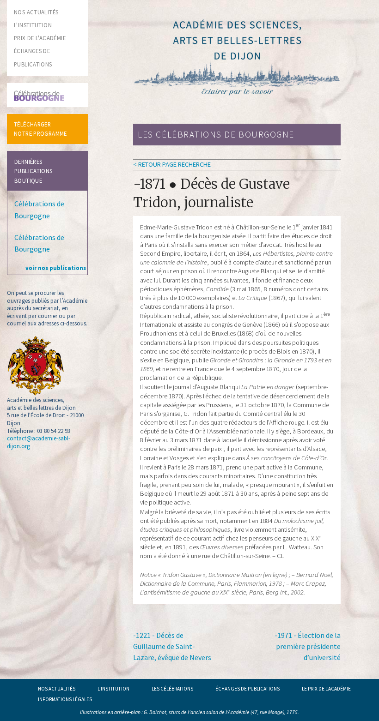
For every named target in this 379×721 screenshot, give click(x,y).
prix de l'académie (40, 38)
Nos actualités (56, 688)
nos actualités (36, 12)
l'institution (33, 25)
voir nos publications (55, 267)
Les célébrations (172, 688)
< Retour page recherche (172, 164)
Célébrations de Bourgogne (39, 209)
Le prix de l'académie (326, 688)
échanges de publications (247, 688)
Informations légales (65, 699)
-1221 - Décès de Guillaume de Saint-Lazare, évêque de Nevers (172, 646)
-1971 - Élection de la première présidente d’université (308, 646)
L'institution (113, 688)
